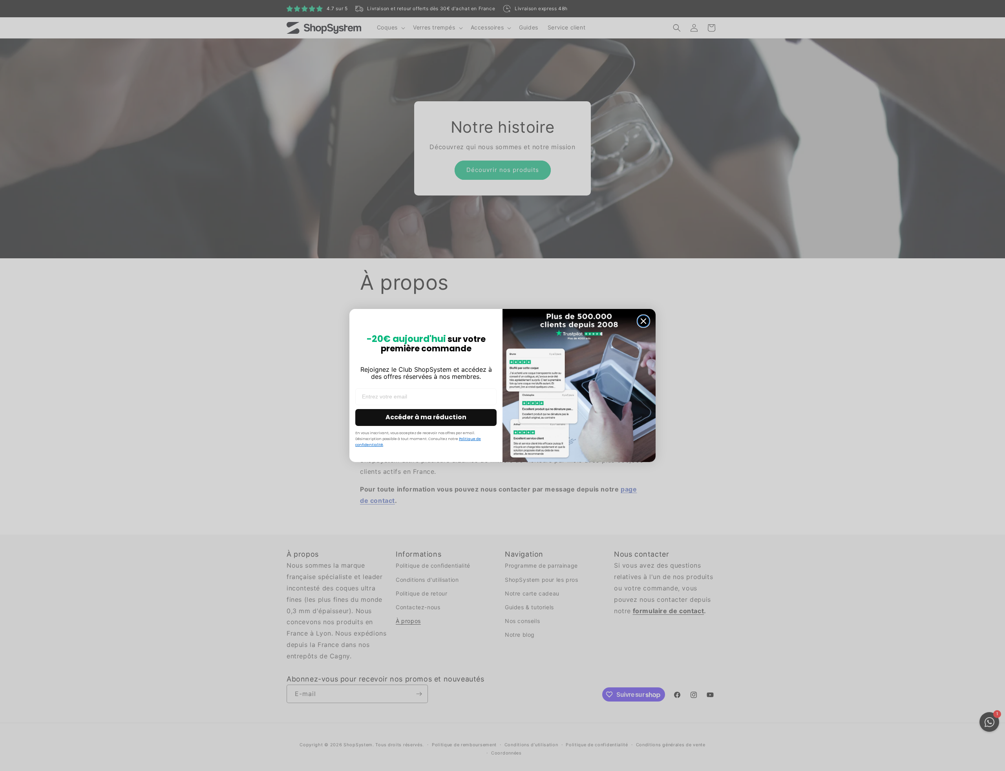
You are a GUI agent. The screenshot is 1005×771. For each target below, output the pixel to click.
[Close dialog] (643, 321)
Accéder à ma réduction (426, 417)
